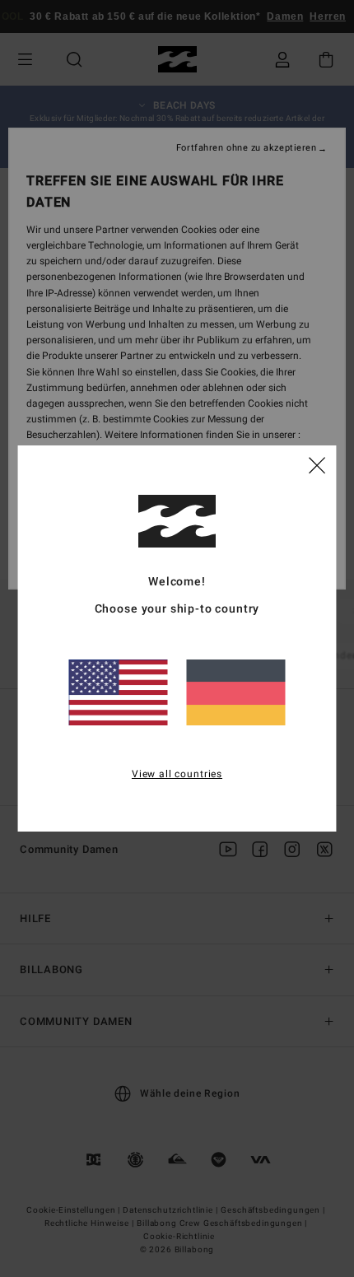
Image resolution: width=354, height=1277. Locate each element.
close (317, 464)
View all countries (177, 774)
